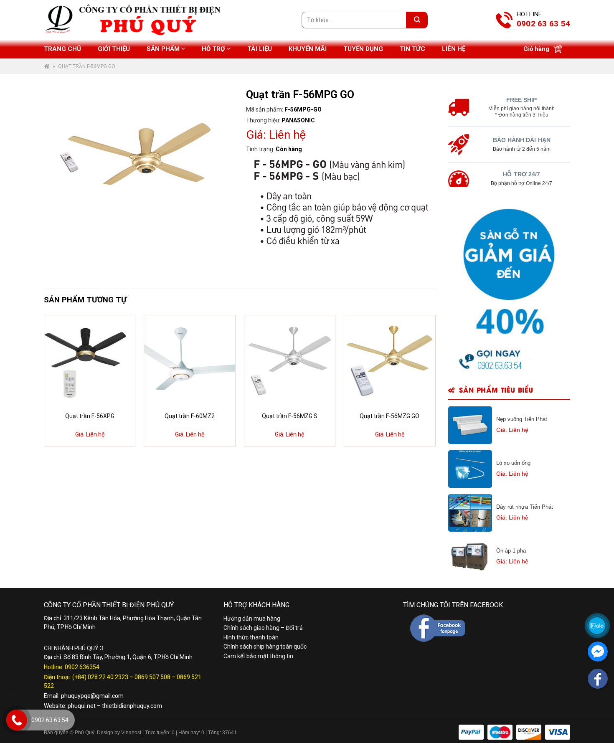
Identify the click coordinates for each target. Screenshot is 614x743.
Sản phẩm (163, 49)
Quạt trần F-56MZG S (289, 416)
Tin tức (412, 49)
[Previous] (58, 381)
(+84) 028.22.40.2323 (100, 677)
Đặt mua (94, 435)
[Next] (421, 381)
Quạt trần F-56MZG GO (389, 416)
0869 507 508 (152, 677)
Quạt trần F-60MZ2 (190, 416)
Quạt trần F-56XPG (89, 416)
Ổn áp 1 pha (511, 551)
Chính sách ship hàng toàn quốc (265, 646)
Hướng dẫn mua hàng (251, 618)
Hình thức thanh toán (251, 637)
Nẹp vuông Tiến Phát (521, 419)
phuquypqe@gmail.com (92, 695)
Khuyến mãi (308, 49)
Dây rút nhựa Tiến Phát (524, 507)
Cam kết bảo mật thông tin (258, 656)
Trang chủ (62, 49)
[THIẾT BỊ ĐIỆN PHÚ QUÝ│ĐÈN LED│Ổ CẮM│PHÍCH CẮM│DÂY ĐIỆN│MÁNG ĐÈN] (563, 359)
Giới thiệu (114, 49)
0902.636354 (82, 667)
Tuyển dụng (363, 49)
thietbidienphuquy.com (132, 705)
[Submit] (417, 20)
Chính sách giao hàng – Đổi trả (263, 627)
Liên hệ (453, 49)
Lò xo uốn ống (513, 463)
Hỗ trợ (213, 49)
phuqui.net (82, 705)
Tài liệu (259, 49)
